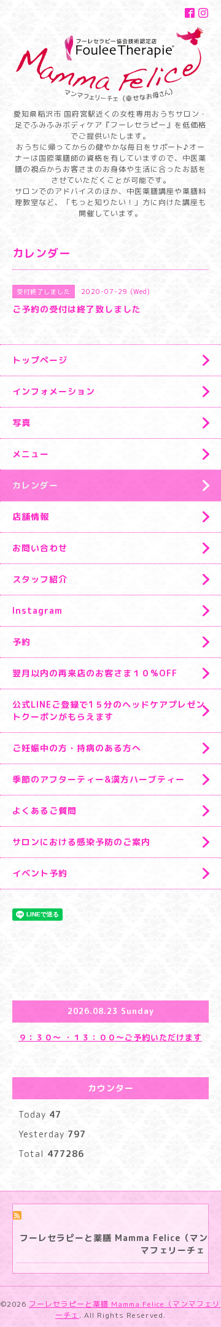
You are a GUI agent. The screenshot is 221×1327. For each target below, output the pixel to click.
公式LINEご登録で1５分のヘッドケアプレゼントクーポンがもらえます (108, 710)
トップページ (40, 360)
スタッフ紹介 (40, 579)
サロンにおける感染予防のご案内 (81, 842)
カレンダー (35, 485)
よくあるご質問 (44, 810)
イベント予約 (40, 873)
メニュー (30, 454)
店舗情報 (30, 516)
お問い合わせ (40, 548)
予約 (21, 642)
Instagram (37, 610)
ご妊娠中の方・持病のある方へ (76, 748)
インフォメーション (53, 391)
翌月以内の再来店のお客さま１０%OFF (94, 673)
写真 (21, 422)
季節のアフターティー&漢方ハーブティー (98, 779)
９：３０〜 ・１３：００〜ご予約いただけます (110, 1037)
